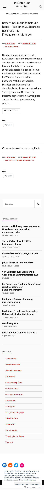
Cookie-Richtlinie (30, 480)
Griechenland (11, 388)
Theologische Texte (14, 436)
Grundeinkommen (14, 394)
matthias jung (29, 43)
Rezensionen (11, 418)
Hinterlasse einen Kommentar (19, 160)
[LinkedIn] (4, 465)
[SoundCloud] (10, 465)
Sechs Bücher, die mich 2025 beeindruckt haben (16, 243)
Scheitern (10, 424)
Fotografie (10, 376)
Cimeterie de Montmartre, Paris (21, 148)
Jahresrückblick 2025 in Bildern (17, 262)
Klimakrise (10, 400)
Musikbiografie (10, 323)
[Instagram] (22, 465)
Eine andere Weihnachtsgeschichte (20, 253)
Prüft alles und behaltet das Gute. (19, 332)
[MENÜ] (4, 7)
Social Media (11, 430)
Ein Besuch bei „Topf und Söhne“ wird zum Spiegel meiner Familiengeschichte (21, 287)
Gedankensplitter (13, 382)
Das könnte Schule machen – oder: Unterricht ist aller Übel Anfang (19, 312)
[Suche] (38, 7)
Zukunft (9, 442)
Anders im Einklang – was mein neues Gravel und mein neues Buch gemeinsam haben (21, 229)
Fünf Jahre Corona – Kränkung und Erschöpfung (17, 300)
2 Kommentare (11, 47)
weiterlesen (9, 112)
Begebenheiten (12, 364)
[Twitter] (16, 465)
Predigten (10, 406)
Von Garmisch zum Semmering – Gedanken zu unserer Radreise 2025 (20, 273)
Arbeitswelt (10, 358)
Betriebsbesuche (13, 370)
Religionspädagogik (14, 412)
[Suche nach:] (22, 204)
